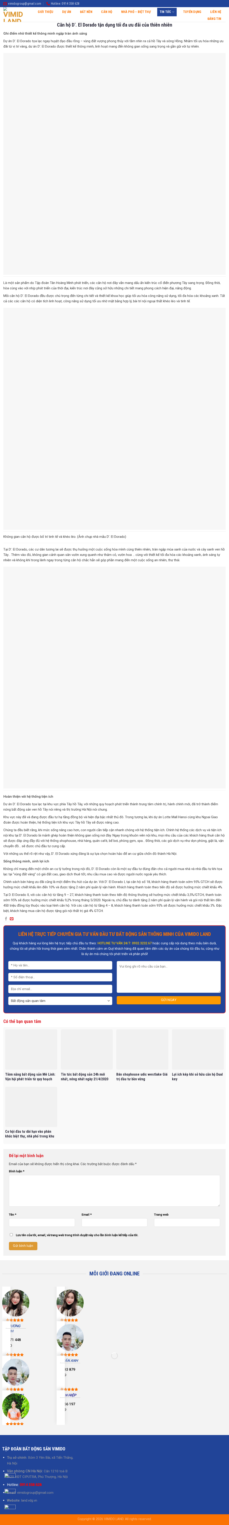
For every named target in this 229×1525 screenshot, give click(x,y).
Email (87, 1214)
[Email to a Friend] (11, 919)
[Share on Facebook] (6, 919)
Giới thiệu (45, 12)
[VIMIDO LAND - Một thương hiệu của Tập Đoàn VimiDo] (13, 14)
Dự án (66, 12)
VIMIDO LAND (113, 1519)
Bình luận (16, 1171)
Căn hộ (106, 12)
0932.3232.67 (142, 943)
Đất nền (86, 12)
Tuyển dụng (192, 12)
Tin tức (165, 12)
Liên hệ (215, 12)
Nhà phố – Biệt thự (136, 12)
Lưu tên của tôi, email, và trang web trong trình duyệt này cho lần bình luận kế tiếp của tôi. (77, 1235)
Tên (12, 1214)
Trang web (161, 1214)
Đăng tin (214, 19)
